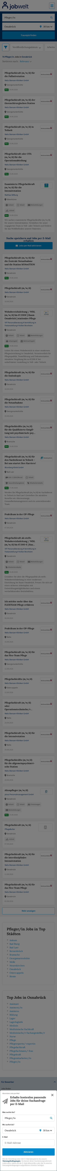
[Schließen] (52, 1095)
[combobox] (26, 1118)
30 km (46, 1130)
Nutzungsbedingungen (11, 1161)
